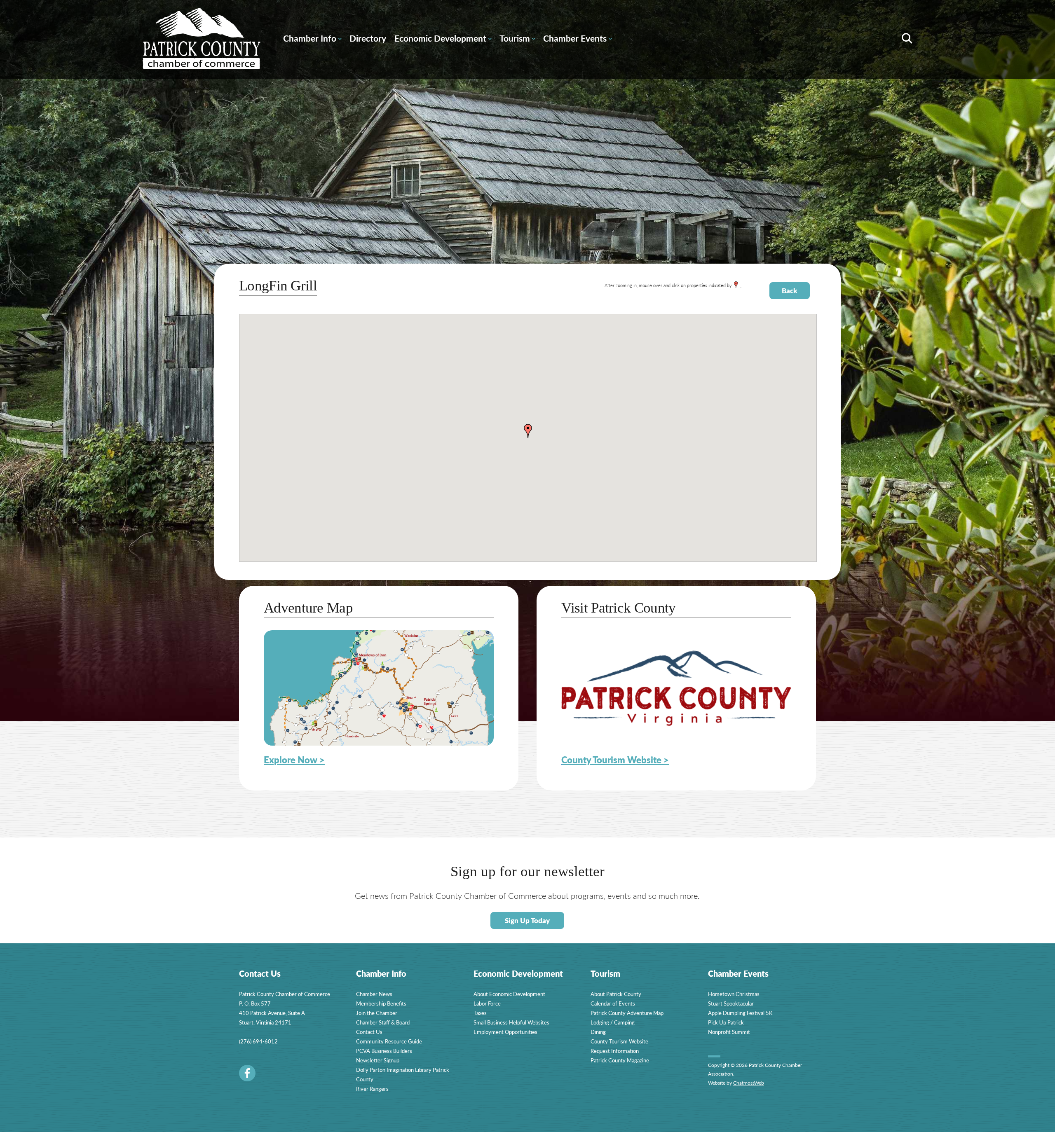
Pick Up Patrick (726, 1022)
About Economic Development (509, 994)
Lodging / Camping (613, 1022)
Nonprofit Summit (729, 1032)
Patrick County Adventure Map (627, 1013)
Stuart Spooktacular (731, 1003)
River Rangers (372, 1088)
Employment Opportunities (505, 1032)
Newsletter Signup (377, 1060)
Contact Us (369, 1032)
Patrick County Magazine (620, 1060)
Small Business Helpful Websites (511, 1022)
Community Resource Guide (389, 1041)
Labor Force (487, 1003)
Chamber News (374, 994)
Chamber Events (577, 39)
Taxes (480, 1013)
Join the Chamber (376, 1013)
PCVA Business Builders (384, 1051)
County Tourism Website (619, 1041)
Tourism (517, 39)
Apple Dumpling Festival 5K (740, 1013)
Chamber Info (312, 39)
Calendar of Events (613, 1003)
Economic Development (442, 39)
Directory (367, 38)
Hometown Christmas (734, 994)
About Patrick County (616, 994)
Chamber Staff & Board (383, 1022)
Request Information (615, 1051)
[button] (528, 431)
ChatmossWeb (748, 1082)
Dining (598, 1032)
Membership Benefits (381, 1003)
